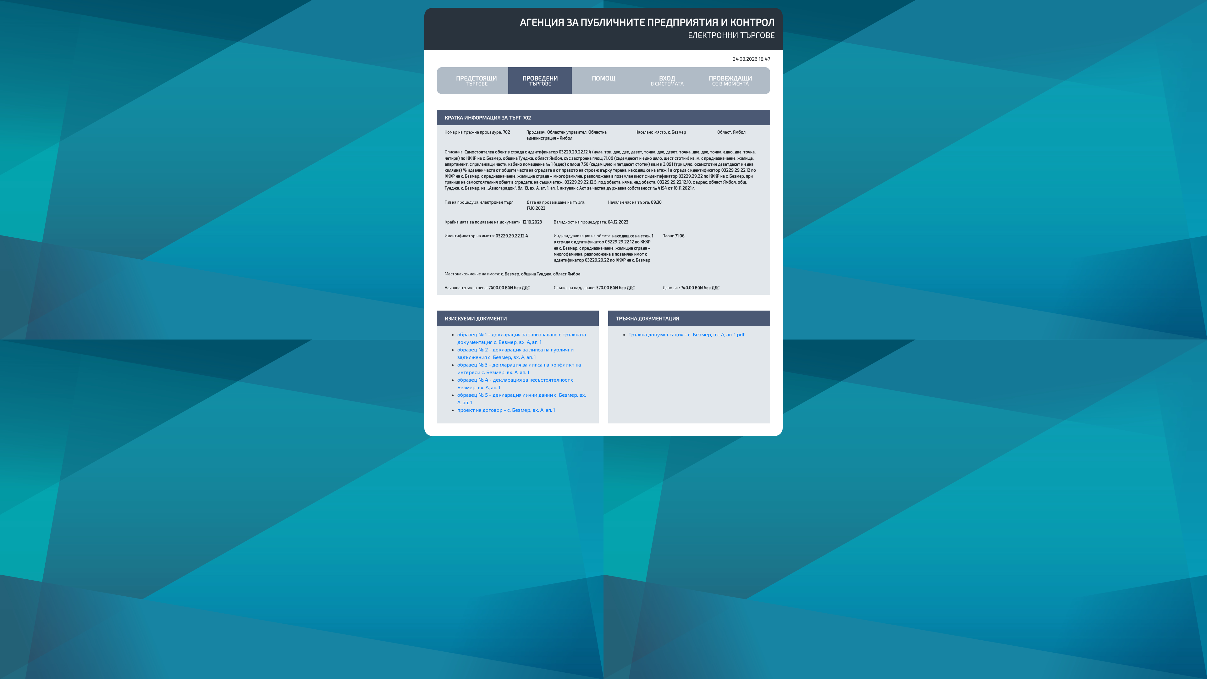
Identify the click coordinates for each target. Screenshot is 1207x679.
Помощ (603, 78)
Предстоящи (476, 80)
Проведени (540, 80)
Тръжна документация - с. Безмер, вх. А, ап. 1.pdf (687, 334)
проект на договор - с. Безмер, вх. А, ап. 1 (506, 410)
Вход (667, 80)
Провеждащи (730, 80)
